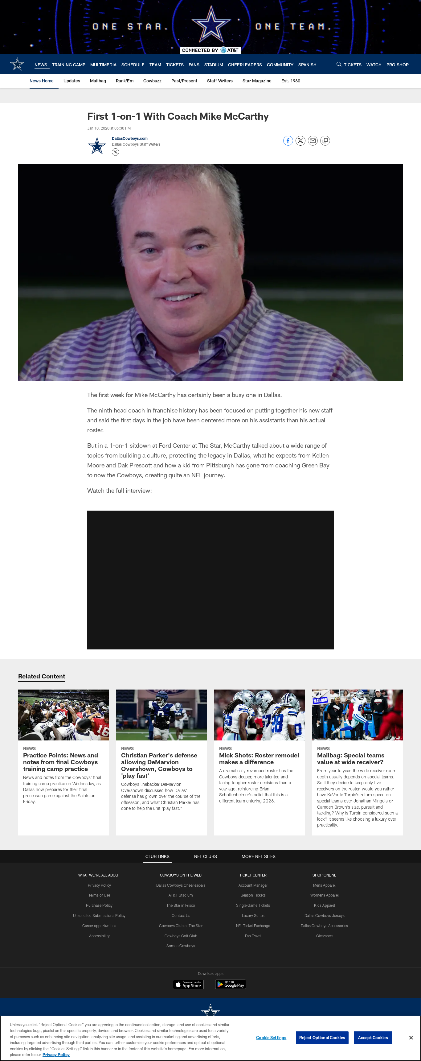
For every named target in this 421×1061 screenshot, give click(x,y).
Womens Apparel (324, 895)
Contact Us (181, 915)
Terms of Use (99, 895)
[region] (210, 1038)
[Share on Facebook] (288, 144)
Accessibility (99, 936)
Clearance (324, 936)
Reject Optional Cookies (322, 1037)
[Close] (411, 1038)
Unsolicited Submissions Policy (99, 915)
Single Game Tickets (253, 905)
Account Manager (253, 885)
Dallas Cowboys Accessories (324, 925)
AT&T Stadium (181, 895)
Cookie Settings (271, 1037)
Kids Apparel (324, 905)
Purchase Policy (99, 905)
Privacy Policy (99, 885)
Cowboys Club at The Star (180, 925)
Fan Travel (253, 936)
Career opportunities (99, 925)
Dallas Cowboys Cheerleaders (180, 885)
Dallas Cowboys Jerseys (325, 915)
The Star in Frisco (180, 905)
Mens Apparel (324, 885)
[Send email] (313, 144)
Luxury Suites (253, 915)
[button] (210, 580)
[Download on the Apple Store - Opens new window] (188, 985)
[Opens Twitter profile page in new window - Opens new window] (115, 152)
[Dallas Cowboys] (210, 1013)
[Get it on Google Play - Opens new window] (230, 987)
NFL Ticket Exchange (253, 925)
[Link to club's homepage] (17, 63)
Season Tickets (253, 895)
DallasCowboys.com (130, 138)
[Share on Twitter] (300, 144)
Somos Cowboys (180, 945)
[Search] (339, 64)
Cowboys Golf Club (181, 936)
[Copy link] (325, 141)
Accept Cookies (373, 1037)
